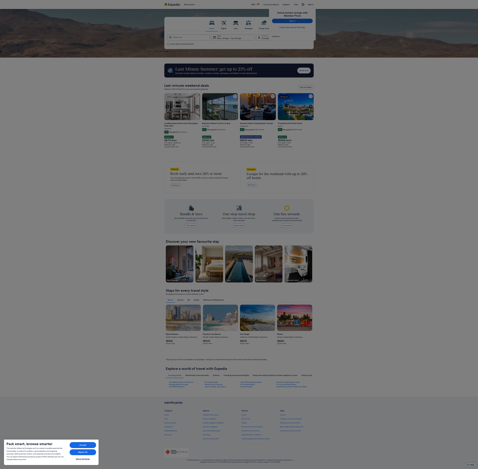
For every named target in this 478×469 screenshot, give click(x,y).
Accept (82, 445)
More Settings (83, 459)
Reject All (82, 452)
